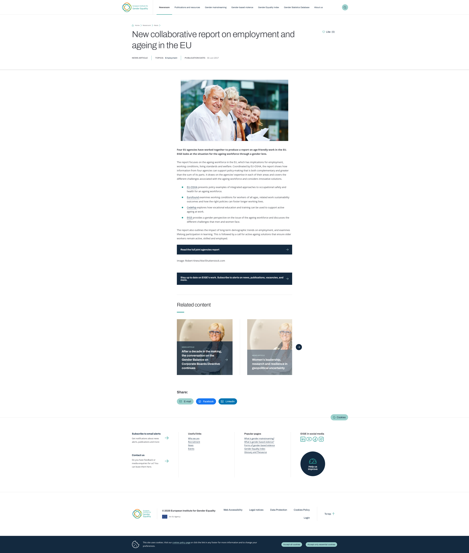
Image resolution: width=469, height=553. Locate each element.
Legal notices (256, 509)
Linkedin (302, 439)
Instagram (321, 439)
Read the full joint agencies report (200, 249)
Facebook (315, 439)
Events (191, 448)
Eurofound (193, 197)
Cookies (341, 417)
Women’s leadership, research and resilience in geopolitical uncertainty (269, 364)
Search (345, 7)
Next (299, 347)
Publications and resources (187, 7)
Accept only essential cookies (321, 544)
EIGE (190, 217)
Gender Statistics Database (296, 7)
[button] (185, 401)
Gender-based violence (242, 7)
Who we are (193, 438)
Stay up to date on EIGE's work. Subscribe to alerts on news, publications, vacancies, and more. (232, 278)
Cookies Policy (302, 509)
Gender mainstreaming (215, 7)
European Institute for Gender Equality (135, 7)
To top (328, 514)
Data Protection (278, 509)
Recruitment (194, 441)
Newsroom (164, 7)
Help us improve (313, 467)
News (156, 25)
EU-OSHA (192, 187)
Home (137, 25)
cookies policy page (181, 542)
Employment (171, 58)
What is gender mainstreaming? (259, 438)
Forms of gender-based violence (259, 445)
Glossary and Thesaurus (255, 452)
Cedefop (192, 207)
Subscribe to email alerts (146, 433)
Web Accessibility (233, 509)
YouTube (309, 439)
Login (307, 517)
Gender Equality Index (268, 7)
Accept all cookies (291, 544)
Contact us (138, 455)
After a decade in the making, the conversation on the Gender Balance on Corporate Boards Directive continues (202, 360)
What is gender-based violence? (259, 441)
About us (318, 7)
